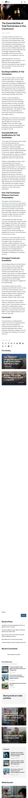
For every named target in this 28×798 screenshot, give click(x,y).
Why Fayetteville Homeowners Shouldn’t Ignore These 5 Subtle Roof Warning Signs (13, 360)
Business (6, 788)
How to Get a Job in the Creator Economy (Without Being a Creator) (13, 635)
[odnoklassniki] (3, 346)
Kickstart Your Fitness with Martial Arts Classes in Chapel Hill (13, 377)
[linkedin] (11, 343)
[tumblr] (14, 343)
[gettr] (11, 346)
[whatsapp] (6, 346)
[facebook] (6, 343)
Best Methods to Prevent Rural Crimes (12, 639)
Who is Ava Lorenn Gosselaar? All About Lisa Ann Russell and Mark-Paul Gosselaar (13, 716)
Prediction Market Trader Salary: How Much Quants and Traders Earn (13, 630)
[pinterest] (8, 343)
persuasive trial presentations (10, 203)
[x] (3, 343)
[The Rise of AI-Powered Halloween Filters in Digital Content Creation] (6, 755)
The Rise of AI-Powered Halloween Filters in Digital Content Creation (13, 626)
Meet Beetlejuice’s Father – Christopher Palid (14, 737)
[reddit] (17, 343)
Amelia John (8, 793)
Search (4, 612)
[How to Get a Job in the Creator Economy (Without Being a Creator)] (6, 771)
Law (3, 6)
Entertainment (7, 710)
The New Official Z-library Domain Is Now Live (14, 642)
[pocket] (20, 343)
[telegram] (8, 346)
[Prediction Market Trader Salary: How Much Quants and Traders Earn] (6, 763)
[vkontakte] (23, 343)
